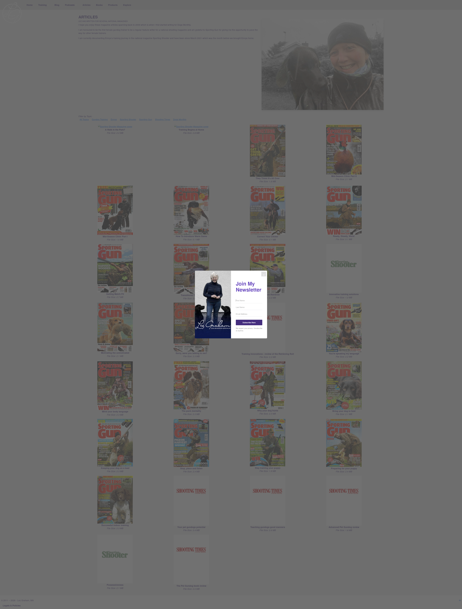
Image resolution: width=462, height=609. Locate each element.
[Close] (263, 274)
